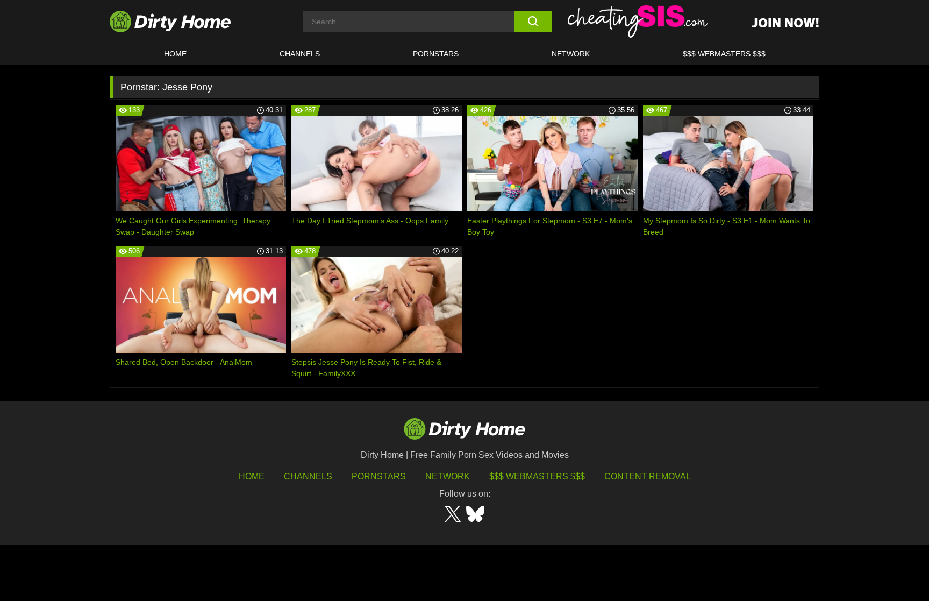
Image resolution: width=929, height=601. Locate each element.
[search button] (533, 21)
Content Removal (647, 476)
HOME (175, 54)
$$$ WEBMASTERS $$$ (724, 54)
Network (571, 54)
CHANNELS (300, 54)
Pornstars (436, 54)
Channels (308, 476)
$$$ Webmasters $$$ (537, 476)
